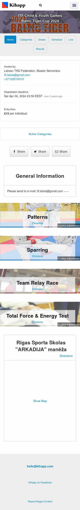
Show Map (40, 401)
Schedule (57, 39)
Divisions (37, 223)
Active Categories (40, 134)
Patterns (37, 216)
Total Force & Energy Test (37, 315)
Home (10, 39)
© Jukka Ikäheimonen (69, 225)
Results (40, 48)
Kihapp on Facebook (40, 482)
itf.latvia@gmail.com (17, 75)
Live (71, 39)
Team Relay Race (37, 282)
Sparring (37, 249)
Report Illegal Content (40, 501)
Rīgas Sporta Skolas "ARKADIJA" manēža (40, 28)
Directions (66, 356)
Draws (42, 39)
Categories (26, 39)
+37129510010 (14, 79)
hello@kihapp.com (40, 466)
